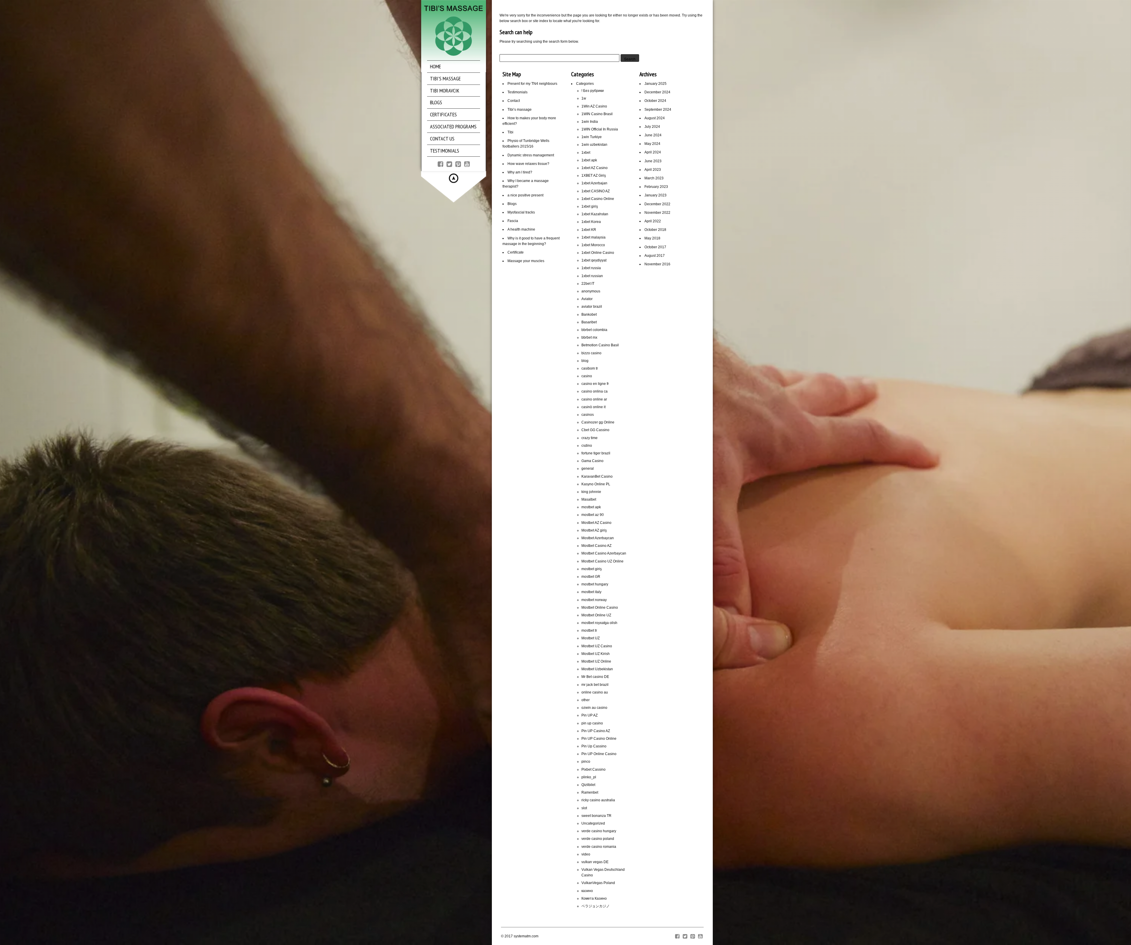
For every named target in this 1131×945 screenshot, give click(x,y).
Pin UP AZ (589, 715)
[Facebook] (440, 163)
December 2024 (657, 92)
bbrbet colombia (594, 330)
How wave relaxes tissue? (528, 164)
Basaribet (589, 322)
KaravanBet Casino (597, 476)
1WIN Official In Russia (599, 129)
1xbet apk (589, 160)
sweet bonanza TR (596, 816)
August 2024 (654, 118)
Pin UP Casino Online (598, 739)
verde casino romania (598, 847)
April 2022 (652, 221)
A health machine (521, 229)
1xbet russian (592, 276)
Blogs (512, 204)
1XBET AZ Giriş (593, 175)
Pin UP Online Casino (598, 754)
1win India (589, 122)
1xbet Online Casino (597, 253)
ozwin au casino (594, 708)
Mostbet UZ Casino (596, 646)
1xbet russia (591, 268)
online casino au (594, 692)
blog (584, 361)
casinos (587, 415)
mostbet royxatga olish (599, 623)
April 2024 (652, 152)
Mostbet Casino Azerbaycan (603, 553)
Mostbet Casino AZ (596, 546)
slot (584, 808)
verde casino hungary (598, 831)
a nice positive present (525, 195)
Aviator (587, 299)
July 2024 (652, 127)
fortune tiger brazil (595, 453)
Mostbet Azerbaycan (597, 538)
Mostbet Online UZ (596, 615)
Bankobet (589, 314)
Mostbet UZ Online (596, 661)
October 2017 (655, 247)
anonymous (590, 291)
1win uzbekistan (594, 145)
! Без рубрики (592, 91)
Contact (513, 101)
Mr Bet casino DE (595, 677)
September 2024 (657, 109)
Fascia (512, 221)
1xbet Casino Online (597, 199)
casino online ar (594, 399)
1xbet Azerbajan (594, 183)
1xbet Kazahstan (594, 214)
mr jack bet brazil (595, 685)
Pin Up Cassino (593, 746)
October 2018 (655, 230)
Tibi (510, 132)
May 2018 (652, 238)
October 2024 (655, 101)
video (585, 854)
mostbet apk (591, 507)
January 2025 (655, 84)
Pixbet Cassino (593, 769)
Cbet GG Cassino (595, 430)
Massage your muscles (525, 261)
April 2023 (652, 170)
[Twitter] (449, 163)
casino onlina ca (594, 391)
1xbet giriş (589, 206)
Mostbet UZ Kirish (595, 654)
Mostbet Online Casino (599, 607)
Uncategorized (593, 823)
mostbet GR (590, 577)
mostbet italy (591, 592)
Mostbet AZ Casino (596, 523)
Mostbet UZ (590, 638)
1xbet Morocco (593, 245)
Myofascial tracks (521, 212)
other (585, 700)
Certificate (515, 252)
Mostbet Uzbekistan (597, 669)
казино (587, 891)
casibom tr (589, 368)
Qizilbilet (588, 785)
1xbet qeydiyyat (593, 260)
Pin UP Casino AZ (595, 731)
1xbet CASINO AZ (595, 191)
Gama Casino (592, 461)
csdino (586, 445)
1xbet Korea (591, 222)
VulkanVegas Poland (598, 883)
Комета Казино (594, 898)
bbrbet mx (589, 337)
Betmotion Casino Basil (600, 345)
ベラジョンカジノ (595, 906)
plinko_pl (588, 777)
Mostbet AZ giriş (594, 530)
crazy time (589, 438)
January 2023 (655, 195)
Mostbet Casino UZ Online (602, 561)
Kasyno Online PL (595, 484)
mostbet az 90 (592, 515)
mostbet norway (594, 600)
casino (586, 376)
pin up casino (592, 723)
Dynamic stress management (530, 155)
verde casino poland (597, 839)
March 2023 (654, 178)
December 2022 (657, 204)
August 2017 (654, 256)
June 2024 (653, 135)
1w (583, 98)
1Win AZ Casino (594, 106)
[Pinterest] (458, 163)
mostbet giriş (591, 569)
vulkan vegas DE (595, 862)
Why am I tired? (519, 172)
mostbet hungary (594, 584)
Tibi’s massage (519, 109)
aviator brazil (591, 306)
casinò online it (593, 407)
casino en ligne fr (595, 384)
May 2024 (652, 144)
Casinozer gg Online (597, 422)
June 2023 (653, 161)
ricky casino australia (598, 800)
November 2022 (657, 213)
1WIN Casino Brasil (597, 114)
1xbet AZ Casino (594, 168)
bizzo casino (591, 353)
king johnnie (591, 492)
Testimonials (517, 92)
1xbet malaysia (593, 237)
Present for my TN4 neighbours (532, 84)
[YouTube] (467, 163)
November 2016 (657, 264)
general (587, 468)
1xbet (585, 152)
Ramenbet (589, 792)
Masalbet (588, 499)
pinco (585, 761)
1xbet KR (588, 230)
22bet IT (587, 284)
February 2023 (656, 187)
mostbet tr (589, 630)
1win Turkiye (591, 137)
